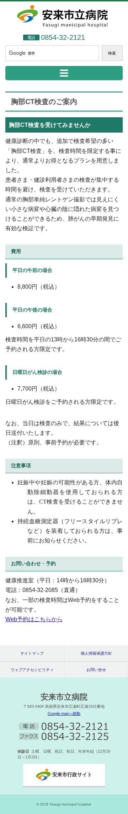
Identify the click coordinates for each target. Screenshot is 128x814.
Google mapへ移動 (64, 713)
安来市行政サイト (72, 774)
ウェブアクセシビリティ (32, 670)
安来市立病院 (64, 696)
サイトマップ (32, 653)
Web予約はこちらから (34, 619)
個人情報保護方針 (96, 653)
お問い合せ (96, 670)
